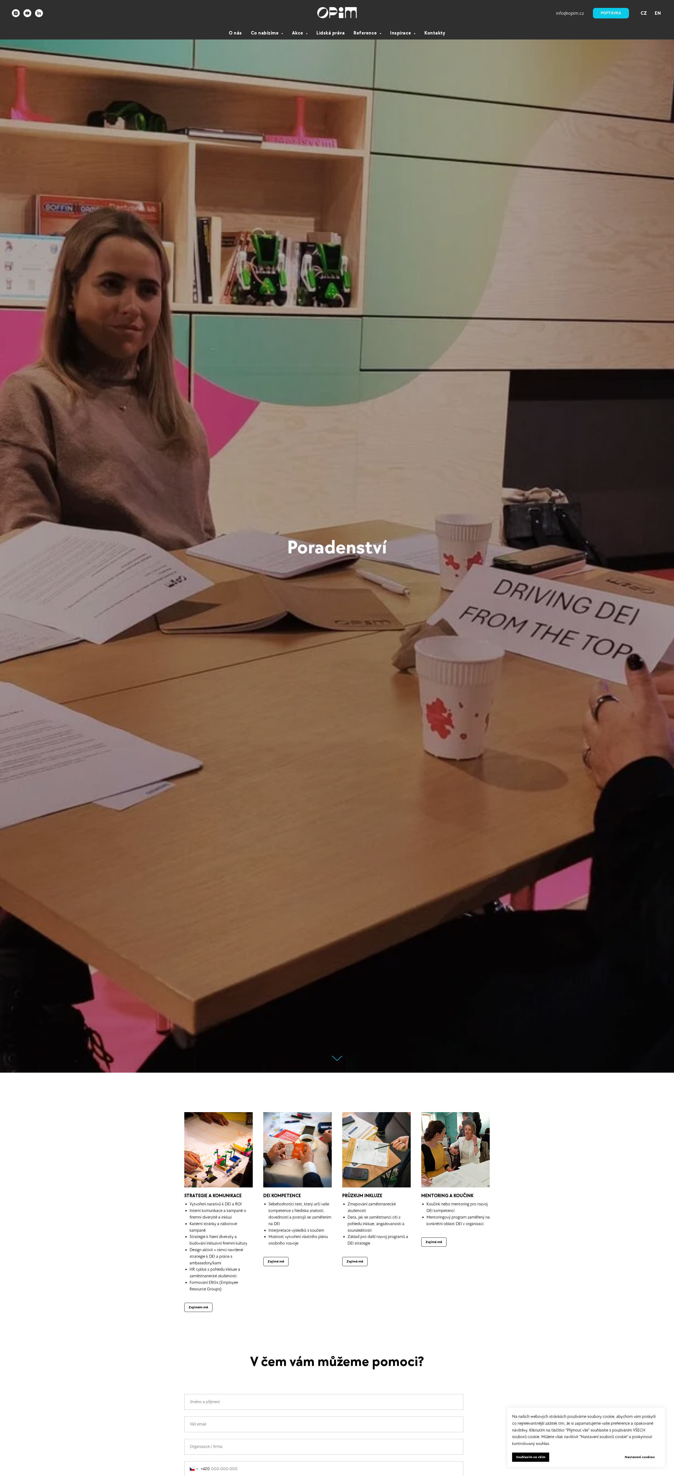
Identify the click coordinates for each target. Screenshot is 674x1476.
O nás (235, 33)
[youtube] (27, 13)
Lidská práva (330, 33)
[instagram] (16, 13)
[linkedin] (39, 13)
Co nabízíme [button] (265, 33)
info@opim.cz (570, 13)
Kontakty (434, 33)
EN (658, 13)
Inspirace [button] (401, 33)
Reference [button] (366, 33)
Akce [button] (298, 33)
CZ (644, 13)
